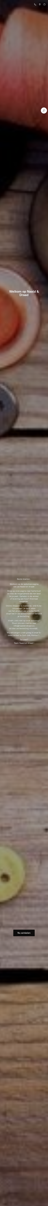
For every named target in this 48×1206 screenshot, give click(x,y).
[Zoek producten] (43, 110)
